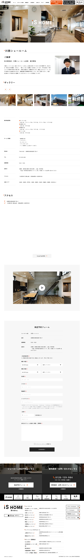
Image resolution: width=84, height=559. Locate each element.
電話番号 (24, 391)
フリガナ (24, 383)
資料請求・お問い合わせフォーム (61, 485)
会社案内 (32, 2)
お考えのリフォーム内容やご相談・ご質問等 (31, 423)
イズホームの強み (20, 2)
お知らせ (38, 2)
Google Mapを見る (41, 256)
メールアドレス (25, 398)
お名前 (23, 376)
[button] (5, 89)
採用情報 (47, 2)
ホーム (14, 2)
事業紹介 (26, 2)
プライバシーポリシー (41, 444)
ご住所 (23, 411)
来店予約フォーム (19, 485)
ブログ (42, 2)
